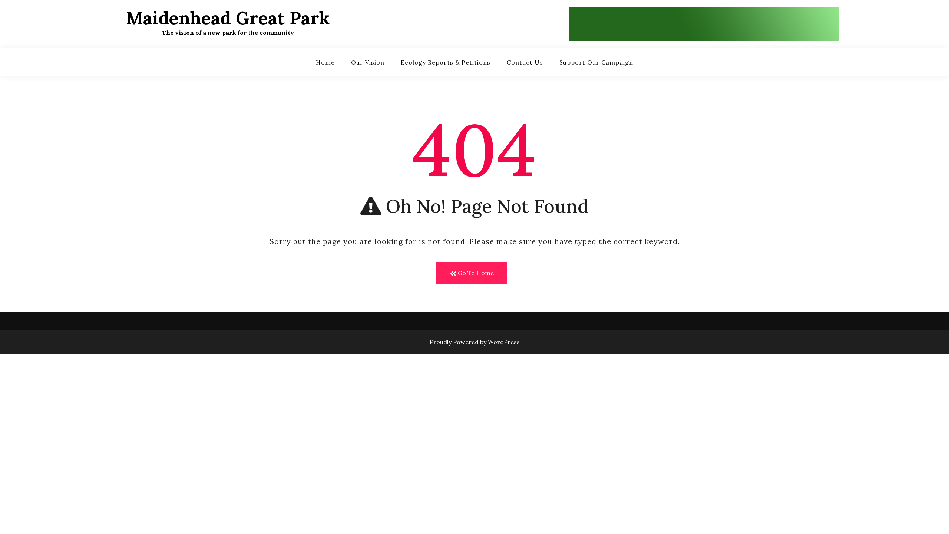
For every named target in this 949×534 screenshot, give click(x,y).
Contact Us (525, 62)
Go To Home (475, 273)
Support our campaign (596, 62)
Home (325, 62)
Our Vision (367, 62)
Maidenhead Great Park (228, 18)
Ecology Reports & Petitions (445, 62)
